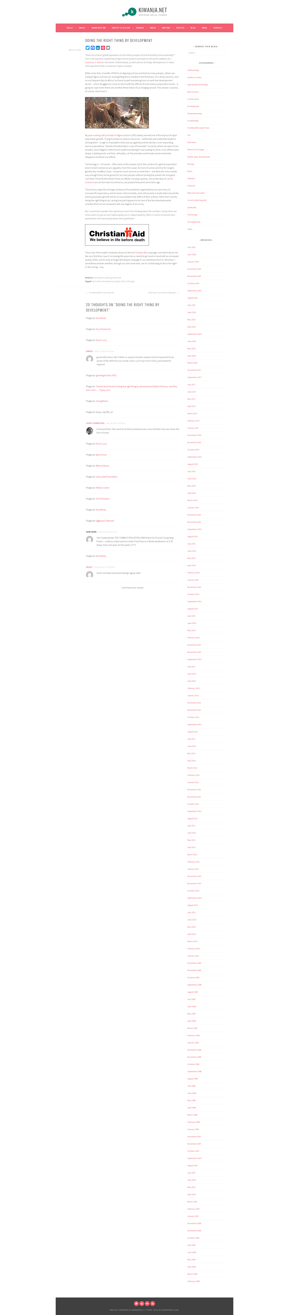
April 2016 (191, 493)
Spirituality (191, 207)
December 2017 (194, 370)
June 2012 (191, 746)
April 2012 (191, 760)
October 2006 (193, 1237)
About (82, 27)
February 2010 (193, 948)
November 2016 (194, 442)
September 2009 (194, 984)
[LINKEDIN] (141, 1303)
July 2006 (191, 1245)
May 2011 (191, 840)
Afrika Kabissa (102, 465)
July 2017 (191, 384)
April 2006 (191, 1266)
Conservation (193, 99)
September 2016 (194, 457)
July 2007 (191, 1172)
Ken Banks (101, 318)
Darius (89, 351)
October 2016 (193, 449)
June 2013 (191, 673)
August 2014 (192, 608)
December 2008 (194, 1050)
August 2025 (192, 297)
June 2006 (191, 1252)
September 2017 (194, 377)
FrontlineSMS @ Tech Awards (101, 293)
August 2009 (192, 992)
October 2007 (193, 1151)
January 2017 (193, 428)
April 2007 (191, 1194)
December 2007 (194, 1136)
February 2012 (193, 775)
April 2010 (191, 934)
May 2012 (191, 753)
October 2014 (193, 594)
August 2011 (192, 818)
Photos (180, 27)
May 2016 (191, 485)
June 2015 (191, 551)
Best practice (193, 91)
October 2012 (193, 717)
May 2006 (191, 1259)
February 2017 (193, 420)
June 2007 (191, 1180)
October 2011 (193, 804)
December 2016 (194, 435)
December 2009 (194, 963)
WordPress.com (170, 1310)
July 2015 (191, 543)
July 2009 (191, 999)
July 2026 (191, 247)
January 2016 (193, 507)
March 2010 (192, 941)
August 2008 (192, 1078)
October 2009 (193, 977)
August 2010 (192, 905)
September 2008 (194, 1071)
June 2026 (191, 254)
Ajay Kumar (101, 454)
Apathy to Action (121, 27)
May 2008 (191, 1100)
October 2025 (193, 283)
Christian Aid (141, 252)
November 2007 (194, 1143)
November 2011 (194, 796)
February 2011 (193, 861)
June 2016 (191, 478)
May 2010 (191, 927)
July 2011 (191, 825)
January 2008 (193, 1129)
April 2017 (191, 406)
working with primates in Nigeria (108, 135)
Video (189, 229)
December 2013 (194, 644)
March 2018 (192, 362)
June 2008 (191, 1093)
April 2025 (191, 326)
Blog (193, 27)
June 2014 (191, 623)
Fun (189, 135)
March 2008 (192, 1114)
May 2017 (191, 399)
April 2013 (191, 681)
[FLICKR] (147, 1303)
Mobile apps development (198, 156)
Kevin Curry (101, 340)
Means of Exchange (195, 149)
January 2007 (193, 1216)
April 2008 (191, 1107)
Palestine (191, 178)
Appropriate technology (197, 84)
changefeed (102, 400)
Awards (140, 27)
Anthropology (193, 70)
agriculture (97, 281)
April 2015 (191, 565)
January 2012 (193, 782)
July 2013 (191, 666)
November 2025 (194, 276)
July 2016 (191, 471)
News (204, 27)
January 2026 (193, 261)
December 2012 (194, 702)
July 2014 (191, 616)
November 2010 (194, 883)
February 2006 (193, 1281)
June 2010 (191, 919)
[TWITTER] (136, 1303)
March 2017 (192, 413)
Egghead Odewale (105, 520)
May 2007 (191, 1187)
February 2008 (193, 1122)
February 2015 (193, 572)
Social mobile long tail (196, 200)
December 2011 (194, 789)
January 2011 (193, 869)
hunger (118, 281)
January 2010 (193, 955)
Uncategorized (193, 222)
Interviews (191, 142)
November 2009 (194, 970)
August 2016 (192, 464)
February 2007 (193, 1209)
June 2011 (191, 832)
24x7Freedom (103, 498)
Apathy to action (194, 77)
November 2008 (194, 1057)
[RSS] (152, 1303)
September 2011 (194, 811)
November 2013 (194, 652)
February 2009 (193, 1035)
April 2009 (191, 1021)
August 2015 (192, 536)
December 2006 (194, 1223)
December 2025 (194, 269)
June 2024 (191, 341)
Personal (117, 278)
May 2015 (191, 558)
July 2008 (191, 1086)
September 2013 (194, 659)
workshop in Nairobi (94, 62)
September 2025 (194, 290)
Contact (217, 27)
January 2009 (193, 1042)
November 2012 (194, 710)
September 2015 (194, 529)
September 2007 (194, 1158)
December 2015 (194, 514)
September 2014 (194, 601)
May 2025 (191, 319)
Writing (166, 27)
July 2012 (191, 739)
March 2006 (192, 1274)
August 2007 (192, 1165)
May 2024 (191, 348)
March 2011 (192, 854)
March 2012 (192, 767)
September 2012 (194, 724)
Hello (70, 27)
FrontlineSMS (193, 120)
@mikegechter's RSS (106, 375)
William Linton (102, 487)
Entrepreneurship (194, 113)
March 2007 (192, 1201)
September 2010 (194, 898)
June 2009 (191, 1006)
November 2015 (194, 522)
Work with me (99, 27)
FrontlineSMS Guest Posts (198, 127)
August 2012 (192, 731)
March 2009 (192, 1028)
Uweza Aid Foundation (107, 476)
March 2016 (192, 500)
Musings (109, 278)
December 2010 (194, 876)
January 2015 (193, 580)
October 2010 (193, 890)
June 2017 (191, 391)
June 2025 (191, 312)
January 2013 (193, 695)
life (122, 281)
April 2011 (191, 847)
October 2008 (193, 1064)
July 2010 (191, 912)
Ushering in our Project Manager (162, 293)
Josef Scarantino (95, 423)
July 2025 (191, 305)
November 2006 (194, 1230)
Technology (130, 281)
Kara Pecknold (103, 329)
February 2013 (193, 688)
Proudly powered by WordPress (126, 1310)
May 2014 (191, 630)
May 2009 (191, 1013)
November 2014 (194, 587)
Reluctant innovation (196, 193)
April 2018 (191, 355)
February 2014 (193, 637)
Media (153, 27)
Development (99, 278)
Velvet (89, 567)
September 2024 (194, 334)
